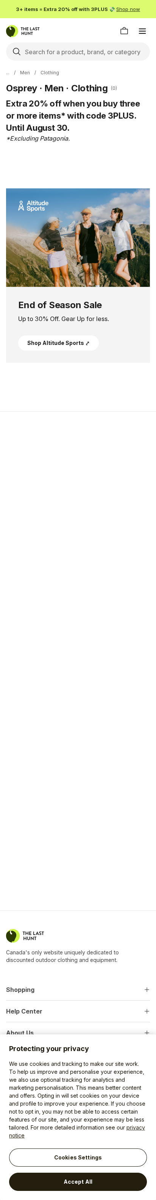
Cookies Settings (78, 1157)
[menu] (142, 31)
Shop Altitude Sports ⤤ (58, 343)
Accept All (78, 1181)
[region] (78, 1117)
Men (25, 72)
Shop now (128, 9)
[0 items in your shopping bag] (124, 31)
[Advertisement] (78, 502)
